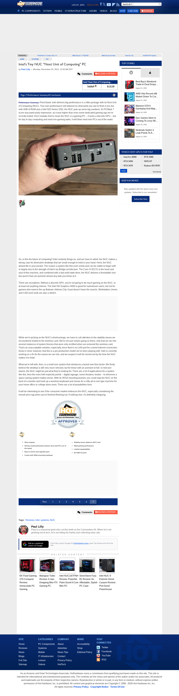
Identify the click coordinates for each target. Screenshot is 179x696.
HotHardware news (81, 543)
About (60, 644)
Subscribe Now (140, 199)
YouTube (106, 655)
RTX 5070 (128, 165)
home (22, 59)
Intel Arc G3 (129, 55)
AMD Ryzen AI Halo (108, 55)
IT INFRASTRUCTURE (75, 11)
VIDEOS (103, 11)
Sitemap (23, 664)
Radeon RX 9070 (152, 165)
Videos (41, 664)
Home (22, 644)
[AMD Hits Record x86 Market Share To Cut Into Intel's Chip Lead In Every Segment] (129, 96)
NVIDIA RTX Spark (149, 55)
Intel (37, 520)
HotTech (62, 664)
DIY (47, 59)
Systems (35, 59)
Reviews (30, 520)
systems (45, 520)
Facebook (107, 651)
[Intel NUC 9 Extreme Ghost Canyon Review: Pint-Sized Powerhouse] (107, 565)
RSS (104, 659)
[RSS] (118, 5)
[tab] (131, 72)
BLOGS (113, 11)
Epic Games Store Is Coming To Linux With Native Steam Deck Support (146, 119)
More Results (157, 171)
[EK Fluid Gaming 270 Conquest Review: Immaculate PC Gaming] (27, 565)
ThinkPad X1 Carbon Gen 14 (47, 55)
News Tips (63, 652)
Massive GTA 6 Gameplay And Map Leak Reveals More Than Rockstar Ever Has (145, 107)
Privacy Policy (65, 660)
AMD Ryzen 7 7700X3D (80, 55)
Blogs (21, 656)
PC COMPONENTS (31, 11)
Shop (122, 11)
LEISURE (93, 11)
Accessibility (83, 644)
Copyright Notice (99, 687)
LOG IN (75, 5)
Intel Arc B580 (129, 157)
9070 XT (148, 161)
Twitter (105, 647)
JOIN (82, 5)
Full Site (23, 660)
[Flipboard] (113, 5)
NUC (52, 520)
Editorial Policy (84, 652)
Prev (45, 501)
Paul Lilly (37, 526)
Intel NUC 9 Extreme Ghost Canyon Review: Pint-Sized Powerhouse (107, 582)
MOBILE (58, 11)
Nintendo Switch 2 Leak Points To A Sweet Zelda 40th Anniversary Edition (145, 131)
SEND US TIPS (92, 5)
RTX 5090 (128, 161)
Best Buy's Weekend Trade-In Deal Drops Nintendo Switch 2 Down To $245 (146, 83)
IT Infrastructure (46, 656)
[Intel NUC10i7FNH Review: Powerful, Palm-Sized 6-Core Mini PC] (67, 565)
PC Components (46, 644)
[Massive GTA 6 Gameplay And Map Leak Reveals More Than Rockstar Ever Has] (129, 108)
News (21, 652)
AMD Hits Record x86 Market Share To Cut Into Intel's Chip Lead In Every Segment (146, 95)
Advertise (62, 648)
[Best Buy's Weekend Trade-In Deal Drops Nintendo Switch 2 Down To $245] (129, 84)
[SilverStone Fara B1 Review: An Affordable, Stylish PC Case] (87, 565)
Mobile (41, 652)
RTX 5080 (148, 157)
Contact (61, 656)
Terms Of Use (117, 687)
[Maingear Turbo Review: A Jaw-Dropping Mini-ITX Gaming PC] (47, 565)
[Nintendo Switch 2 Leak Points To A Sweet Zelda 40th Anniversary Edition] (129, 133)
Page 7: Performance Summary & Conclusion (41, 95)
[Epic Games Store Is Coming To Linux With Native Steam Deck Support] (129, 121)
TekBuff (90, 86)
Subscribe (133, 11)
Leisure (42, 660)
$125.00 (110, 86)
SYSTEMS (47, 11)
